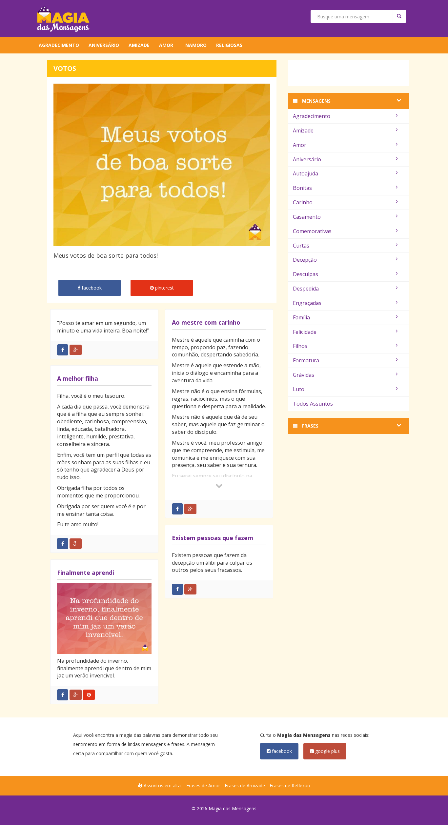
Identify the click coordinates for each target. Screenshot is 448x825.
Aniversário (104, 45)
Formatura (306, 360)
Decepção (305, 259)
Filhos (300, 346)
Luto (298, 389)
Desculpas (305, 274)
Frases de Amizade (245, 785)
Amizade (139, 45)
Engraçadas (307, 303)
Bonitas (302, 187)
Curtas (301, 245)
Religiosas (229, 45)
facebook (281, 751)
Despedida (306, 288)
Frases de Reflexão (290, 785)
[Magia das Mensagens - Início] (63, 18)
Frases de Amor (203, 785)
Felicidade (304, 331)
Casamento (307, 216)
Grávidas (303, 374)
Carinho (303, 202)
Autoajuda (305, 173)
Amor (166, 45)
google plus (327, 751)
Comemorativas (312, 231)
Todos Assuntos (313, 403)
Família (301, 317)
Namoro (196, 45)
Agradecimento (59, 45)
